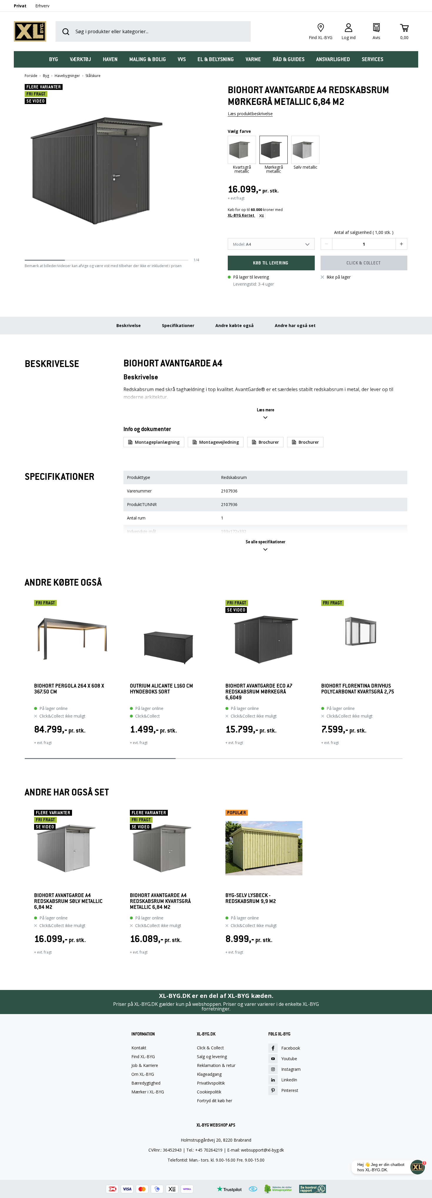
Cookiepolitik (209, 1092)
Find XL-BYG (143, 1057)
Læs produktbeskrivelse (250, 113)
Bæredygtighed (145, 1083)
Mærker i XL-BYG (147, 1092)
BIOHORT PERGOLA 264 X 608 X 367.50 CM (69, 689)
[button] (197, 170)
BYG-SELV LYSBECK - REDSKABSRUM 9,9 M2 (250, 898)
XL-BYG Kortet (241, 215)
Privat (20, 6)
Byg (46, 75)
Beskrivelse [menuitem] (128, 325)
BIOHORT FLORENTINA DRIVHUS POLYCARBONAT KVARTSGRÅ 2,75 (357, 689)
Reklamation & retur (216, 1065)
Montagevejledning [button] (219, 442)
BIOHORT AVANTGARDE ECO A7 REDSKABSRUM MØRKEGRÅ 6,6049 (258, 692)
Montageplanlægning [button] (157, 442)
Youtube (289, 1058)
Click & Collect (210, 1048)
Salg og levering (212, 1057)
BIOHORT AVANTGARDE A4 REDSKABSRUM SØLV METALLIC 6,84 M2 (68, 901)
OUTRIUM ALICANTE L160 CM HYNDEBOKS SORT (161, 689)
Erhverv (42, 6)
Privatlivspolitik (211, 1083)
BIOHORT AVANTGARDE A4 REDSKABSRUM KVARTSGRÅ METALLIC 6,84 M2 (160, 901)
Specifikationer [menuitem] (178, 325)
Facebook (290, 1048)
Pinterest (289, 1090)
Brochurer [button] (269, 442)
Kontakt (138, 1048)
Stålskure (93, 75)
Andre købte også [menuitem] (234, 325)
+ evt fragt (236, 198)
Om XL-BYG (142, 1074)
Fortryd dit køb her (214, 1101)
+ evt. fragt (43, 742)
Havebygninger (67, 75)
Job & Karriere (144, 1065)
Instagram (291, 1069)
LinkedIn (289, 1080)
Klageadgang (209, 1074)
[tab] (53, 59)
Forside (31, 75)
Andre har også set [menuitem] (295, 325)
